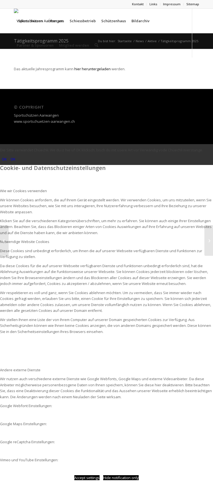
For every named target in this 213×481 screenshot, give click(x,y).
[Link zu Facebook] (15, 69)
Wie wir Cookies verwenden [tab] (23, 190)
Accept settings (87, 477)
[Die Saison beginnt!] (208, 240)
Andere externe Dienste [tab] (20, 369)
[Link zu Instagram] (24, 69)
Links (153, 4)
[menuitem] (138, 4)
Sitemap (192, 4)
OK (4, 159)
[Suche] (96, 45)
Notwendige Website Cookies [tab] (24, 241)
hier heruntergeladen (92, 68)
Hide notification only (121, 477)
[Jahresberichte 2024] (4, 240)
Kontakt (138, 4)
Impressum (172, 4)
